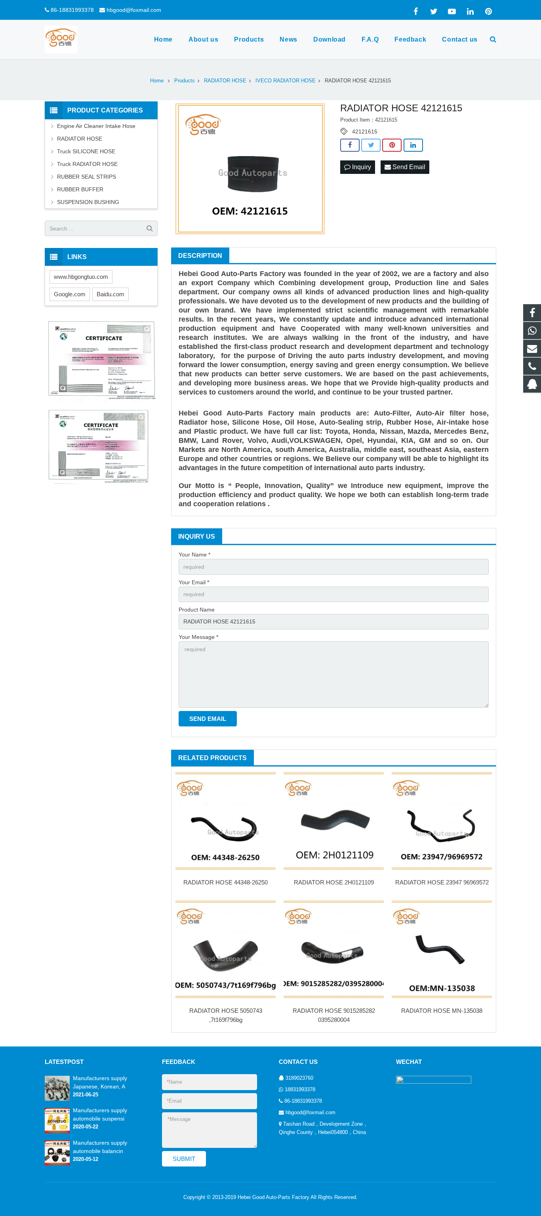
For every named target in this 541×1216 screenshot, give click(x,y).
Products (184, 81)
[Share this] (350, 145)
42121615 (364, 131)
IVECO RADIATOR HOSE (285, 81)
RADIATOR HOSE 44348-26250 (225, 882)
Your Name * (194, 554)
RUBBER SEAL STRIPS (86, 176)
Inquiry (361, 167)
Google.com (70, 294)
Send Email (408, 167)
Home (157, 81)
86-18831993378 (72, 10)
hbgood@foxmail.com (134, 10)
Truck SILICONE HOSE (86, 151)
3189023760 (299, 1078)
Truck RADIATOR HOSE (87, 164)
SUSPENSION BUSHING (88, 202)
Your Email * (194, 582)
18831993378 (300, 1089)
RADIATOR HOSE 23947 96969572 (442, 882)
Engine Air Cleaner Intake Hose (96, 126)
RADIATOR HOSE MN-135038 (441, 1010)
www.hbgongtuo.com (81, 276)
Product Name (197, 609)
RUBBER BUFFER (80, 189)
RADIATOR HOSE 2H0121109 (334, 882)
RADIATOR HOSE (225, 81)
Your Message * (198, 637)
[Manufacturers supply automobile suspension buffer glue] (57, 1131)
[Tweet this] (371, 145)
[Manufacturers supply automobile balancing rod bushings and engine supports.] (57, 1163)
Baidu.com (110, 294)
